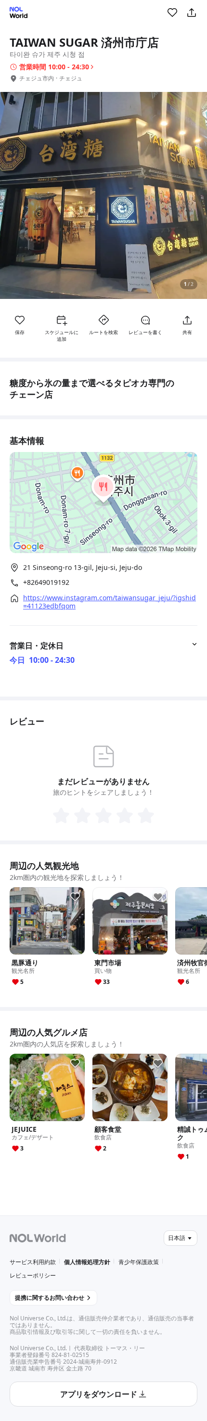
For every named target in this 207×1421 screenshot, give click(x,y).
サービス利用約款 (33, 1262)
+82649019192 (46, 582)
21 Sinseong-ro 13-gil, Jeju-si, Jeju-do (82, 567)
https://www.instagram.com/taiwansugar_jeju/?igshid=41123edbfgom (109, 602)
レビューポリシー (33, 1275)
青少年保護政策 (138, 1262)
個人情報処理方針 (87, 1262)
